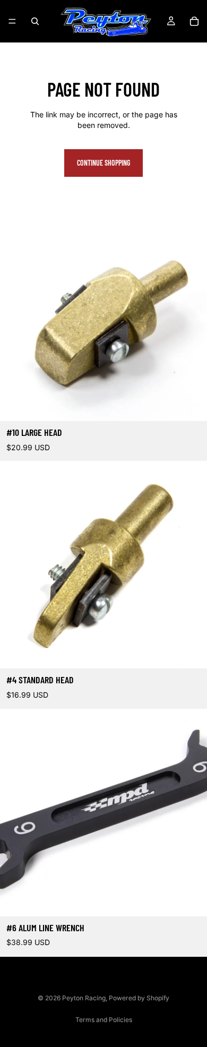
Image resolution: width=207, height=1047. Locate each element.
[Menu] (12, 21)
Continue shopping (103, 162)
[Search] (35, 21)
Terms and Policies (103, 1020)
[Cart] (194, 21)
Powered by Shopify (139, 998)
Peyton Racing (84, 998)
